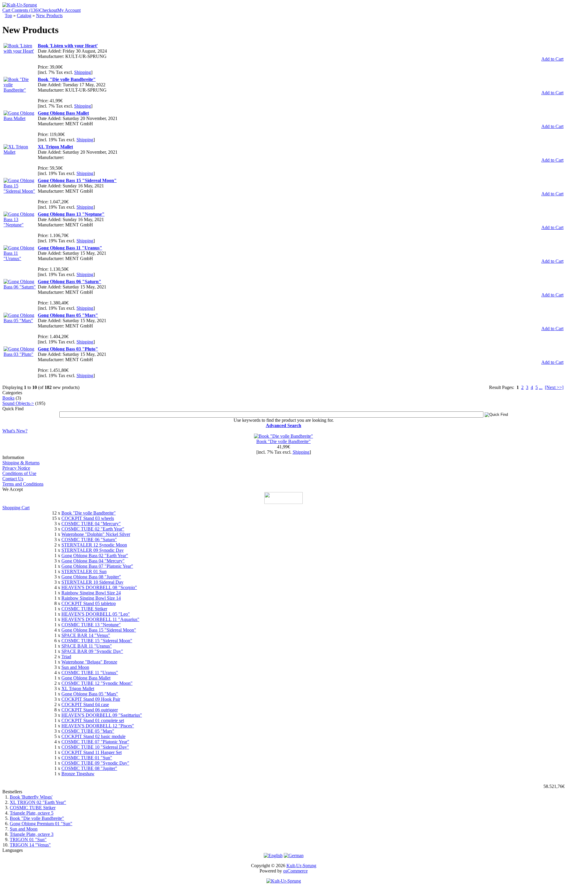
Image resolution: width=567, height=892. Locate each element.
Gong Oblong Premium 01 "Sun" (41, 823)
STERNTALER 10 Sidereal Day (92, 582)
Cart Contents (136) (20, 10)
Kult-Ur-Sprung (301, 865)
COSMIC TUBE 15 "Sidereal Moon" (96, 640)
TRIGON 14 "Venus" (30, 844)
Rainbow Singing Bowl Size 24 (91, 592)
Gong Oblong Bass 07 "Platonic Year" (97, 566)
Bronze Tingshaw (77, 773)
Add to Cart (552, 58)
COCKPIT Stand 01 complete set (92, 720)
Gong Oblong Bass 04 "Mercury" (93, 560)
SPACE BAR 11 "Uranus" (86, 645)
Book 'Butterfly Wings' (31, 796)
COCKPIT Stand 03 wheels (87, 518)
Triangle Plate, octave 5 (31, 812)
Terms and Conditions (22, 483)
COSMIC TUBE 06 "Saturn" (89, 539)
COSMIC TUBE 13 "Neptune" (91, 624)
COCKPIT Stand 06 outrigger (89, 709)
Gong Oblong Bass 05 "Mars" (89, 693)
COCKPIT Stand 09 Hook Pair (90, 699)
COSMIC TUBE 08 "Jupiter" (89, 768)
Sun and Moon (75, 667)
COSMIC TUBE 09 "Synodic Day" (95, 763)
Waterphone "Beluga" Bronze (89, 661)
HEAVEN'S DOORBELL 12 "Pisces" (97, 725)
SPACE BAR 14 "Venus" (85, 635)
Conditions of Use (19, 473)
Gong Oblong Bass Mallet (85, 677)
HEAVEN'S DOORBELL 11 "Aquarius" (100, 619)
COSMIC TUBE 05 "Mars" (87, 731)
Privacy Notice (16, 468)
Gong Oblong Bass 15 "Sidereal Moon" (98, 629)
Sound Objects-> (18, 403)
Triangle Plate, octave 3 (31, 834)
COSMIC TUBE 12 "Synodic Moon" (97, 683)
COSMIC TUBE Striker (84, 608)
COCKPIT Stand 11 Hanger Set (91, 752)
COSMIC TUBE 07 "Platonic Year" (95, 741)
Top (8, 15)
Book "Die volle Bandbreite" (283, 441)
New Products (49, 15)
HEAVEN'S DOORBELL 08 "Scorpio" (99, 587)
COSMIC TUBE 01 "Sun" (86, 757)
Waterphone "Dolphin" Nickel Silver (95, 534)
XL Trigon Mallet (77, 688)
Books (8, 397)
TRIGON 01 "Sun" (28, 839)
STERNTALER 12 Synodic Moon (94, 544)
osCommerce (295, 870)
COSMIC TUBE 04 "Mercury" (91, 523)
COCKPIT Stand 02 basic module (93, 736)
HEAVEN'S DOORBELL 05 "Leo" (95, 614)
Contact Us (12, 478)
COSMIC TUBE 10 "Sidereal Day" (95, 747)
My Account (69, 10)
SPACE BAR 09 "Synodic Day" (92, 651)
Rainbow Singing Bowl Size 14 (91, 598)
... (540, 387)
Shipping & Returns (21, 462)
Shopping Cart (16, 507)
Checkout (48, 10)
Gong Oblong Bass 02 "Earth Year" (94, 555)
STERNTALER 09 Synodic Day (92, 550)
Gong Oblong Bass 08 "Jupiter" (91, 576)
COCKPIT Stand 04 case (85, 704)
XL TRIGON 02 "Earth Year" (38, 802)
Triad (66, 656)
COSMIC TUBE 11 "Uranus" (89, 672)
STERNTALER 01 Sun (84, 571)
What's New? (14, 430)
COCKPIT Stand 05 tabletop (88, 603)
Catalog (24, 15)
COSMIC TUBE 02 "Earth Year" (92, 528)
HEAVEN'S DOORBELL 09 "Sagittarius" (101, 715)
